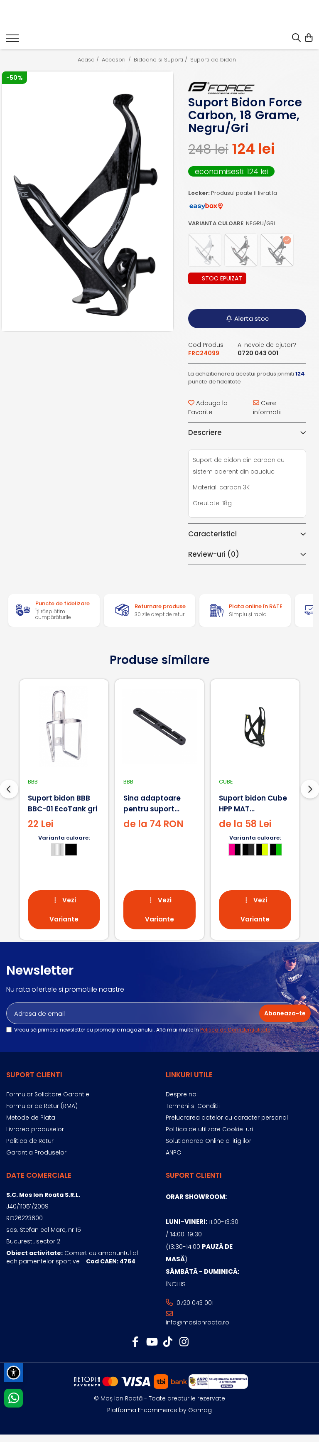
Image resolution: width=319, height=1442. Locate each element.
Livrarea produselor (35, 1129)
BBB (33, 782)
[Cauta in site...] (296, 38)
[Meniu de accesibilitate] (13, 1372)
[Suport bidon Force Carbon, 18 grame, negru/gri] (87, 201)
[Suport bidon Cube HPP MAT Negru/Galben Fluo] (255, 726)
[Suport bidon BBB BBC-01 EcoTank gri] (64, 726)
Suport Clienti (34, 1075)
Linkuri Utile (189, 1075)
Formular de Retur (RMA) (42, 1106)
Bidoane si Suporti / (161, 60)
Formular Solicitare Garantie (47, 1094)
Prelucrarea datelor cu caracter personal (227, 1117)
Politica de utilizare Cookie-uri (209, 1129)
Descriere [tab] (205, 432)
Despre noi (182, 1094)
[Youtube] (151, 1342)
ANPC (173, 1152)
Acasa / (89, 60)
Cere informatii (267, 407)
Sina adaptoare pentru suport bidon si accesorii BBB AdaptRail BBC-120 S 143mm (159, 803)
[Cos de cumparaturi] (308, 38)
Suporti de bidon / (216, 60)
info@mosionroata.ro (197, 1322)
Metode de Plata (30, 1117)
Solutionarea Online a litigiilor (208, 1141)
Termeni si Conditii (193, 1106)
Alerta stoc (251, 318)
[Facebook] (135, 1342)
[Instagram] (184, 1342)
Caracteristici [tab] (212, 534)
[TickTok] (167, 1342)
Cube (226, 782)
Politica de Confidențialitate (235, 1029)
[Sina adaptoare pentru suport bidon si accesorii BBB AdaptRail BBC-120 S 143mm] (159, 726)
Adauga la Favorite (208, 407)
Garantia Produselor (36, 1152)
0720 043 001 (194, 1303)
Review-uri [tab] (213, 554)
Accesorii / (117, 60)
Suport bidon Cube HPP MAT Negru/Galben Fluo (253, 803)
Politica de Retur (30, 1141)
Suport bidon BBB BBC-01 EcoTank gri (62, 803)
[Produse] (12, 40)
